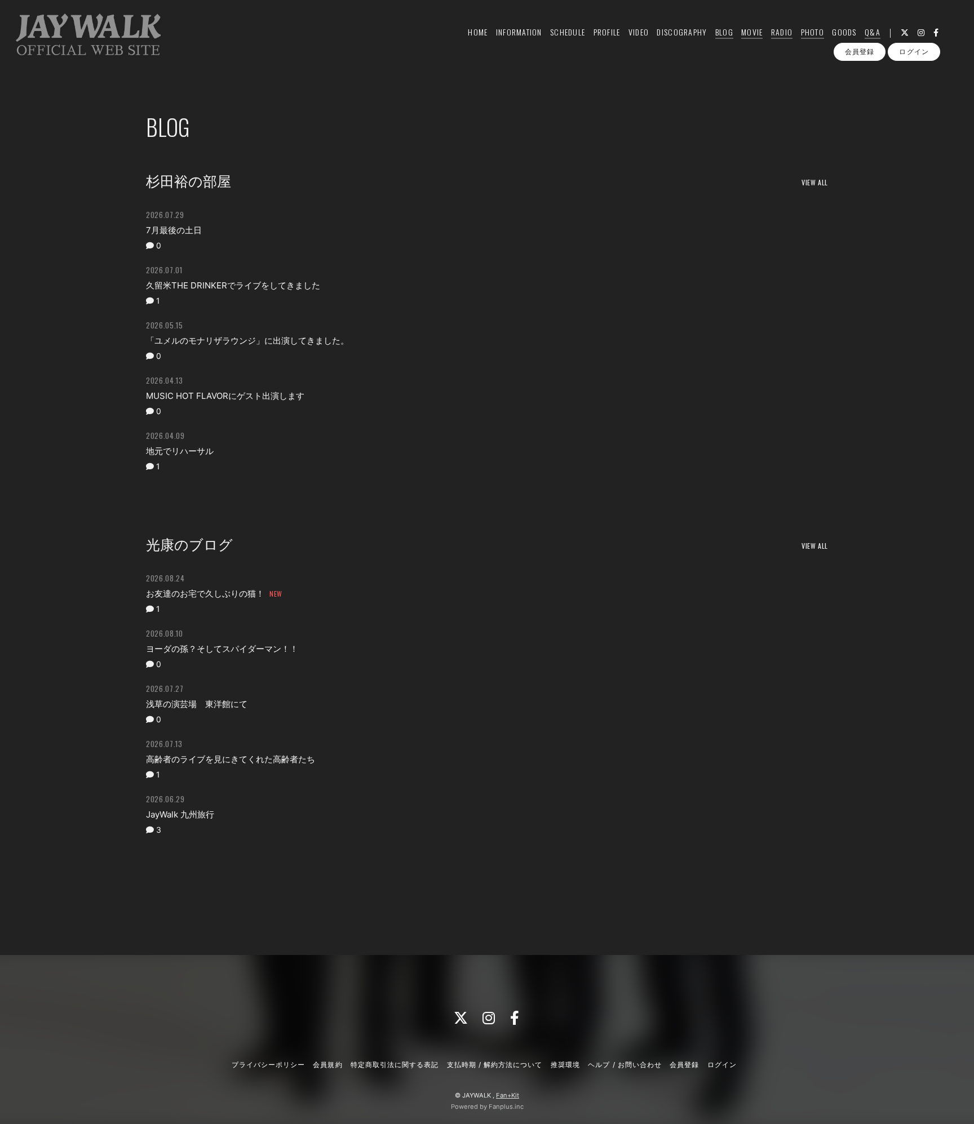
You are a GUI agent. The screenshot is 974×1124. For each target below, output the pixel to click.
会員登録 (859, 51)
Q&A (872, 32)
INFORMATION (519, 32)
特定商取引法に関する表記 (395, 1064)
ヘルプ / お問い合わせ (624, 1064)
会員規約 (327, 1064)
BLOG (724, 32)
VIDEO (638, 32)
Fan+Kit (507, 1095)
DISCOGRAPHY (682, 32)
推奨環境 (565, 1064)
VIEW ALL (815, 182)
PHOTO (812, 32)
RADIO (782, 32)
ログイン (913, 51)
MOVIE (752, 32)
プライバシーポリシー (268, 1064)
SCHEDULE (567, 32)
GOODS (844, 32)
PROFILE (607, 32)
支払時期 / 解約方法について (495, 1064)
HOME (478, 32)
